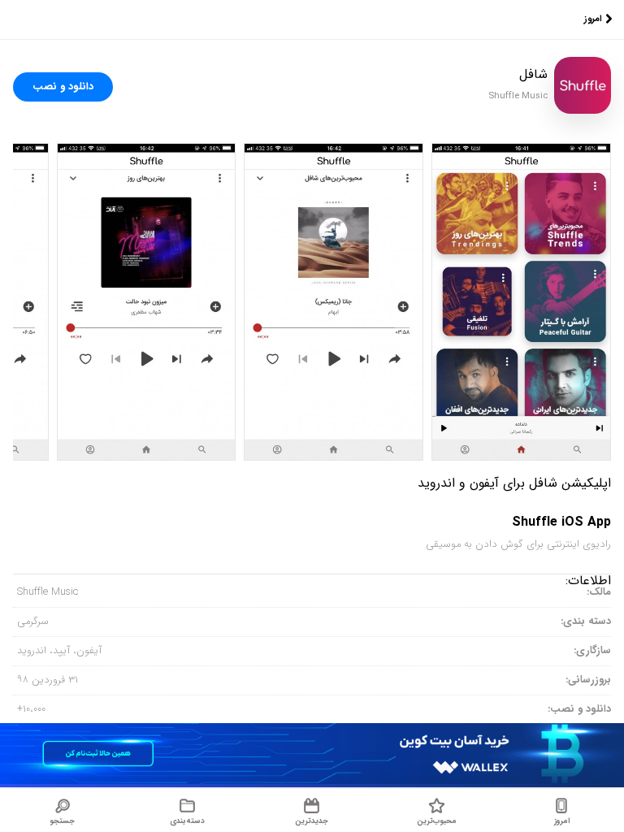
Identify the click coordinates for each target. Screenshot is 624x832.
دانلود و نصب (62, 87)
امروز (593, 19)
